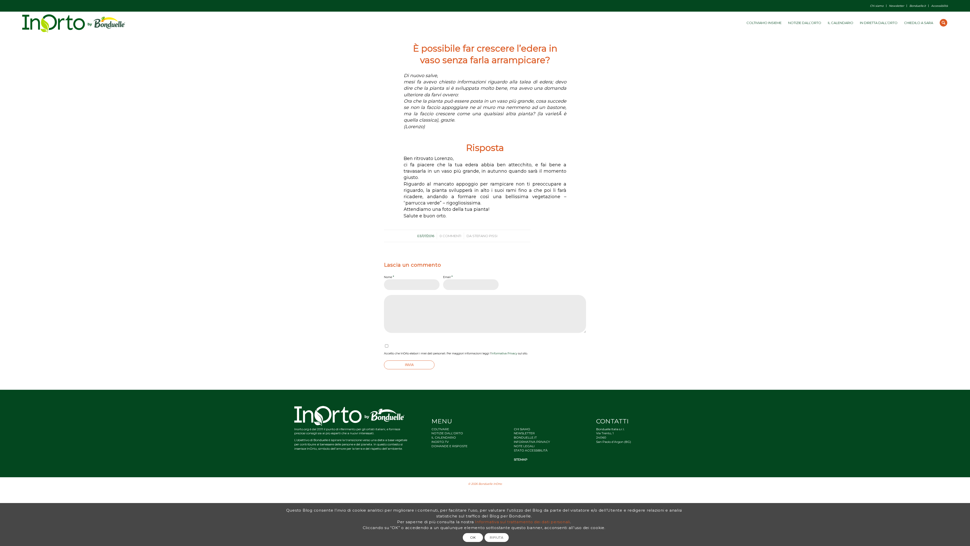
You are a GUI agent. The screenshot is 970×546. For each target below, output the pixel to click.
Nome (389, 277)
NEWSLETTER (524, 433)
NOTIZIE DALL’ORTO (447, 433)
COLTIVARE (440, 429)
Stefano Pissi (484, 236)
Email (448, 277)
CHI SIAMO (522, 429)
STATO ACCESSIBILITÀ (531, 450)
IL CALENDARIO (443, 437)
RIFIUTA (496, 537)
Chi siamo (877, 6)
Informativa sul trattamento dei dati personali (522, 521)
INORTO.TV (440, 442)
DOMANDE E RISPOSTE (449, 446)
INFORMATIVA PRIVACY (532, 442)
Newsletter (896, 6)
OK (473, 537)
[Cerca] (943, 22)
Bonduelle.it (917, 6)
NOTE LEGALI (524, 446)
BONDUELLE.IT (525, 437)
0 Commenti (450, 236)
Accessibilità (939, 6)
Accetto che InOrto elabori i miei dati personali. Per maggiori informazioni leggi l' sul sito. (456, 353)
